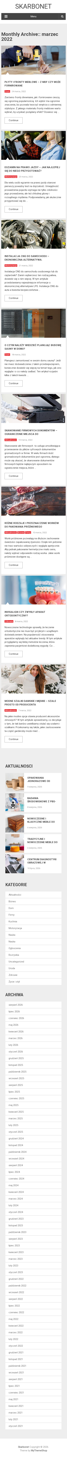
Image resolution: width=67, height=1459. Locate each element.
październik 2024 (17, 1151)
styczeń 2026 (16, 1051)
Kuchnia (13, 921)
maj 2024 (13, 1185)
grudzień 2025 (16, 1058)
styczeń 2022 (16, 1345)
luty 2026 (13, 1044)
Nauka (12, 934)
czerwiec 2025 (16, 1098)
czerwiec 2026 (16, 1018)
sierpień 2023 (16, 1238)
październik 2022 (17, 1285)
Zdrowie (9, 621)
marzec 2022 (16, 1332)
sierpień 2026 (16, 1004)
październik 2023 (17, 1232)
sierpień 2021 (16, 1379)
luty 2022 (13, 1339)
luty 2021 (13, 1419)
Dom (7, 91)
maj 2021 (13, 1399)
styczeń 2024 (16, 1212)
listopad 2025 (16, 1065)
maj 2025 (13, 1105)
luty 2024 (13, 1205)
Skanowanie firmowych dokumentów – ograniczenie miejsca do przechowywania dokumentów (31, 434)
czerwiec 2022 (16, 1312)
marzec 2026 (16, 1038)
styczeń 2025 (16, 1131)
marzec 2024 (16, 1198)
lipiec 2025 (14, 1091)
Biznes (21, 532)
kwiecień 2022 (16, 1325)
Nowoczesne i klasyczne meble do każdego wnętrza (41, 820)
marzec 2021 (16, 1412)
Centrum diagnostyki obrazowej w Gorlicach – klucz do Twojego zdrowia (42, 861)
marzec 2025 (16, 1118)
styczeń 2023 (16, 1272)
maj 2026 (13, 1024)
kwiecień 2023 (16, 1252)
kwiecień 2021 (16, 1406)
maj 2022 (13, 1319)
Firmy (28, 532)
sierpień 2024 (16, 1165)
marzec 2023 (16, 1258)
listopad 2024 (16, 1145)
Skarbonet (33, 6)
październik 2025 (17, 1071)
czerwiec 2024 (16, 1178)
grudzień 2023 (16, 1218)
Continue (13, 120)
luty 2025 (13, 1125)
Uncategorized (16, 961)
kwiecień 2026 (16, 1031)
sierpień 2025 (16, 1085)
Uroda (12, 968)
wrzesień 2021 (16, 1372)
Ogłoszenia (15, 948)
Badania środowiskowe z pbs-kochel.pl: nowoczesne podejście (41, 800)
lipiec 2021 (14, 1385)
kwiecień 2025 (16, 1111)
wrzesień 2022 (16, 1292)
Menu (33, 16)
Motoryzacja (11, 176)
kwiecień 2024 (16, 1192)
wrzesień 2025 (16, 1078)
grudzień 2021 (16, 1352)
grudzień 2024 (16, 1138)
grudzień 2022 (16, 1279)
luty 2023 (13, 1265)
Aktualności (10, 440)
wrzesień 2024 (16, 1158)
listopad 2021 (16, 1359)
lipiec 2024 (14, 1172)
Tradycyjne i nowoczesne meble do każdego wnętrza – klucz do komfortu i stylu (42, 841)
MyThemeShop (39, 1450)
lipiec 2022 (14, 1305)
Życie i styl (14, 981)
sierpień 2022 (16, 1299)
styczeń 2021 (16, 1426)
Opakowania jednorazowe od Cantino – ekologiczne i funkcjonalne (38, 779)
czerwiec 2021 (16, 1392)
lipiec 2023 (14, 1245)
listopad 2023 (16, 1225)
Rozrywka (14, 954)
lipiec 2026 (14, 1011)
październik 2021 (17, 1365)
